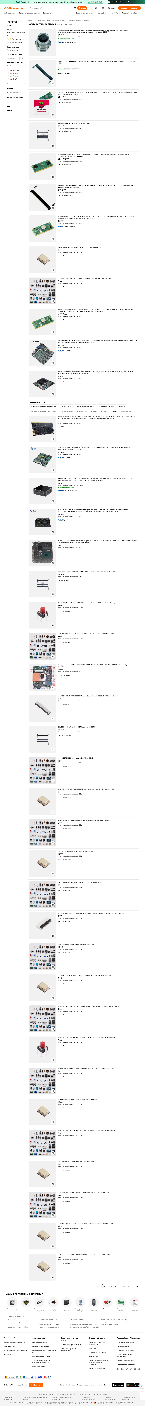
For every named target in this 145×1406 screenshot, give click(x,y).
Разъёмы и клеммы (74, 20)
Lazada (72, 1394)
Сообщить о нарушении (97, 1368)
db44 (10, 1324)
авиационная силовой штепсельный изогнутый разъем (84, 1327)
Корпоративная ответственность (15, 1350)
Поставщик (72, 42)
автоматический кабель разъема (114, 1319)
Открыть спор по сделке (97, 1352)
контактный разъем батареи (85, 406)
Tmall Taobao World (62, 1394)
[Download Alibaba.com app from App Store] (118, 1385)
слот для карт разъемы (17, 1322)
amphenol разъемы (67, 411)
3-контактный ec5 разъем (49, 1324)
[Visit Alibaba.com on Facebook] (118, 1369)
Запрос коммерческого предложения (69, 1349)
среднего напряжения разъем (122, 411)
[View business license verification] (92, 1403)
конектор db (13, 1319)
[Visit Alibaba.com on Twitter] (126, 1369)
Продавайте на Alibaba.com (126, 1342)
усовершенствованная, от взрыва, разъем (43, 411)
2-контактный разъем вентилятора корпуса (44, 406)
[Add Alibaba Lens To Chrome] (36, 1385)
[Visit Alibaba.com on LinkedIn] (122, 1369)
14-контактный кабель (109, 1324)
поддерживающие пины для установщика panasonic (84, 1324)
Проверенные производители (71, 1344)
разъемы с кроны (76, 1319)
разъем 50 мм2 (82, 411)
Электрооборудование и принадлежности (50, 20)
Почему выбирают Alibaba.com (14, 1342)
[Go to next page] (133, 1286)
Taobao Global (81, 1394)
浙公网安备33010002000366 (107, 1403)
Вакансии (7, 1354)
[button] (75, 8)
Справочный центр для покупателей (97, 1343)
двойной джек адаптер (48, 1322)
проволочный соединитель (49, 1327)
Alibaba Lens (15, 1385)
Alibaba (30, 20)
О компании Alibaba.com (13, 1338)
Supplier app (70, 1385)
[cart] (103, 8)
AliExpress (42, 1394)
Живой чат (92, 1348)
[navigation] (16, 654)
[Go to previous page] (97, 1286)
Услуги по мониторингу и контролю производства (41, 1361)
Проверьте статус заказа (125, 1350)
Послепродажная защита (41, 1356)
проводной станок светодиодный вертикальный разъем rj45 (115, 1322)
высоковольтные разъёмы (18, 1327)
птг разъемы (75, 1322)
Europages (103, 1394)
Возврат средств (94, 1356)
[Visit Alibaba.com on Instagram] (131, 1369)
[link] (142, 1386)
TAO (89, 1394)
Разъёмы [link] (87, 20)
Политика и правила (39, 1366)
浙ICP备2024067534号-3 (126, 1403)
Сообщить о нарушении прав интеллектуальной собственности (98, 1362)
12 (128, 1286)
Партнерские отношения (125, 1360)
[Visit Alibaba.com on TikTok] (139, 1369)
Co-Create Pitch (9, 1346)
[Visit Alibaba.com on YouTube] (135, 1369)
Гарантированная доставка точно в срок (44, 1351)
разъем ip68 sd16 (67, 406)
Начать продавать (123, 1346)
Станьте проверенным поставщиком (124, 1355)
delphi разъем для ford (48, 1319)
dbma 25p (122, 406)
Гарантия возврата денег (40, 1346)
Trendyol (95, 1394)
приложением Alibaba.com (99, 1385)
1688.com (50, 1394)
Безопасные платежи (39, 1342)
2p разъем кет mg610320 (106, 406)
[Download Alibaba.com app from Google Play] (133, 1385)
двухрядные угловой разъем (99, 411)
